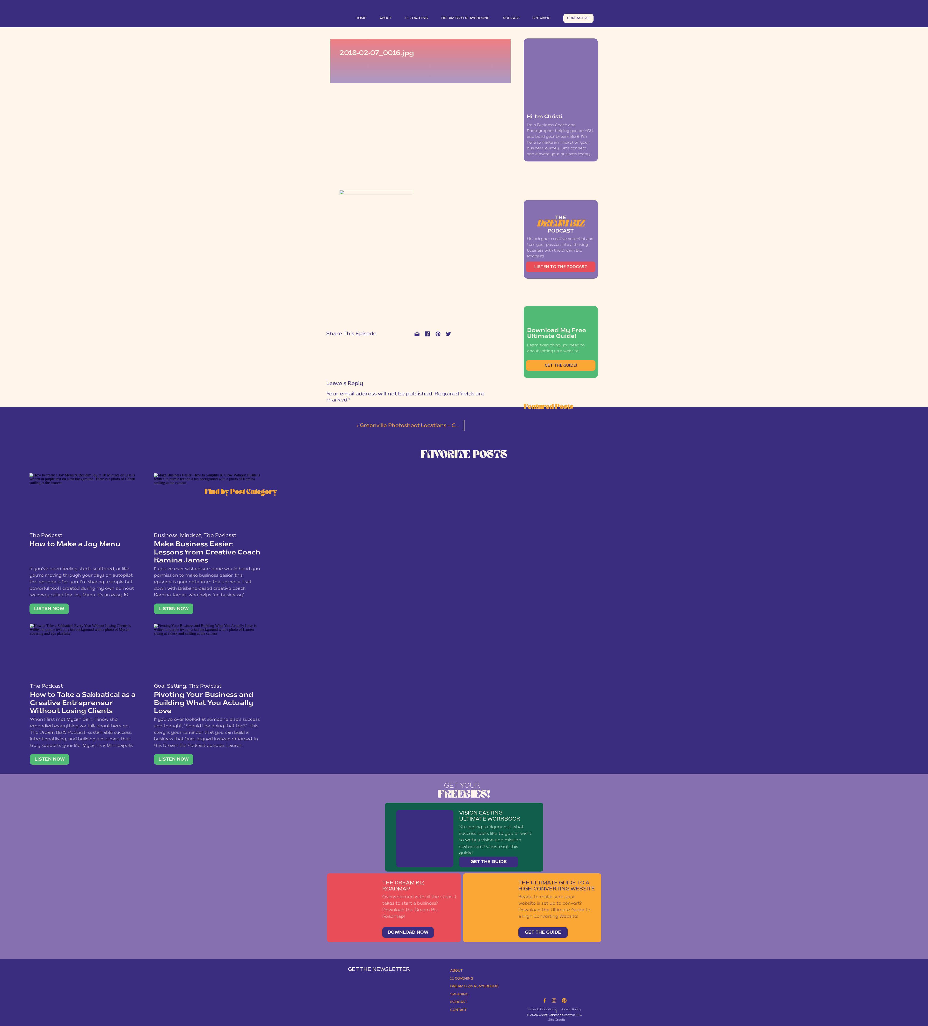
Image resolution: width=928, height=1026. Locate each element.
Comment (336, 409)
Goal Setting (170, 686)
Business (166, 535)
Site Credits (557, 1020)
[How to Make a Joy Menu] (83, 501)
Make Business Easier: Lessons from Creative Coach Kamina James (207, 552)
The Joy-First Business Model (245, 417)
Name (332, 470)
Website (334, 503)
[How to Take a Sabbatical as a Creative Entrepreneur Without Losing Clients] (83, 652)
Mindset (190, 535)
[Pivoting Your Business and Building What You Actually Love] (207, 652)
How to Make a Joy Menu (74, 544)
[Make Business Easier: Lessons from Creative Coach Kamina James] (173, 609)
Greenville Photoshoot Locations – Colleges (417, 425)
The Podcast (45, 535)
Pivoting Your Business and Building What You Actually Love (203, 703)
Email (332, 487)
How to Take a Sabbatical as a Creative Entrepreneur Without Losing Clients (83, 703)
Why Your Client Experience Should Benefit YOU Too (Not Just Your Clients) (245, 442)
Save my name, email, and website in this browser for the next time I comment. (404, 526)
